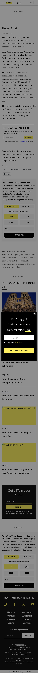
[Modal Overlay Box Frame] (19, 336)
